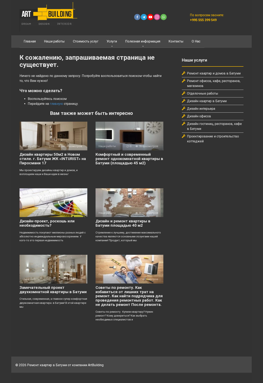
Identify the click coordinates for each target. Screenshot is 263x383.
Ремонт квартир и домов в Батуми (214, 73)
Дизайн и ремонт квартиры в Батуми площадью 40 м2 (123, 223)
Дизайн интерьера (201, 109)
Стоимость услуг (85, 41)
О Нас (196, 41)
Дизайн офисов (199, 116)
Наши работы (54, 41)
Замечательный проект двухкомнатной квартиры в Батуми (53, 289)
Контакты (175, 41)
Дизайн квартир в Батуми (207, 101)
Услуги (112, 41)
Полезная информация (142, 41)
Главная (30, 41)
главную (56, 104)
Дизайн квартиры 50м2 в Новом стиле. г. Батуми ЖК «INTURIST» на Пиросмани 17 (53, 158)
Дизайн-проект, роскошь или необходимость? (47, 223)
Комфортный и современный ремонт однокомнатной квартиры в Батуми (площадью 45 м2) (129, 158)
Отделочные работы (202, 93)
